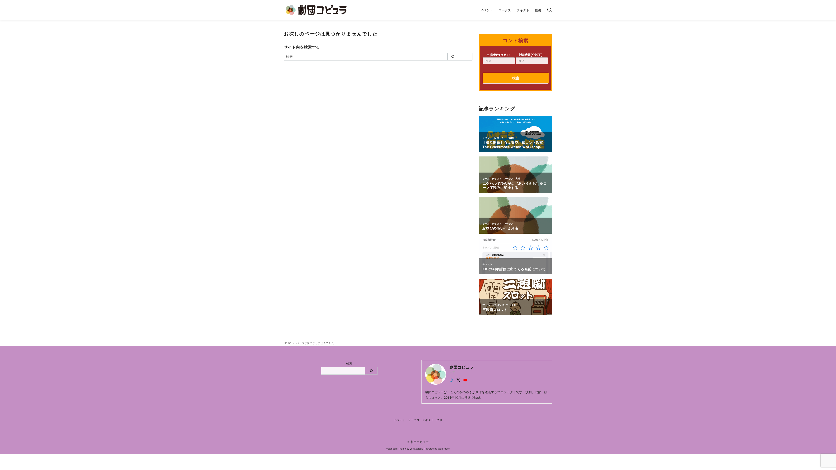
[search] (452, 56)
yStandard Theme (396, 448)
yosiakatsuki (416, 448)
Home (288, 343)
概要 (538, 10)
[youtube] (465, 379)
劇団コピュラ (419, 441)
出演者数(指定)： (499, 54)
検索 (515, 78)
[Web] (451, 379)
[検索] (549, 10)
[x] (458, 379)
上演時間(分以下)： (532, 54)
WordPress (444, 448)
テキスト (523, 10)
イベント (486, 10)
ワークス (505, 10)
